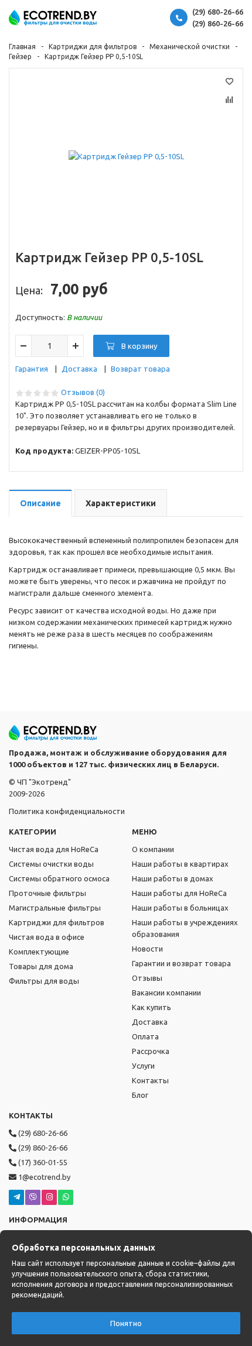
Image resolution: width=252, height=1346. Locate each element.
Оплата (145, 1036)
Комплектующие (39, 951)
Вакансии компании (166, 992)
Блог (140, 1095)
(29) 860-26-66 (217, 23)
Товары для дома (41, 966)
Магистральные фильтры (55, 908)
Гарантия (31, 369)
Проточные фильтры (47, 893)
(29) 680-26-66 (217, 12)
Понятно (126, 1323)
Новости (147, 949)
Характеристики (121, 503)
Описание (40, 503)
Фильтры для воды (44, 981)
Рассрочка (150, 1051)
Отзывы (147, 978)
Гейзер (20, 56)
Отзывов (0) (83, 392)
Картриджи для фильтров (93, 46)
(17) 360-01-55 (41, 1162)
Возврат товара (140, 369)
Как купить (151, 1007)
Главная (22, 46)
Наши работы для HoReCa (179, 893)
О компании (153, 849)
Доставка (79, 369)
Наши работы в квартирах (180, 864)
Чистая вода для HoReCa (53, 849)
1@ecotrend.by (43, 1177)
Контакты (150, 1080)
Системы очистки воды (51, 864)
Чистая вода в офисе (46, 937)
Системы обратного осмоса (59, 878)
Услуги (143, 1066)
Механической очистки (189, 46)
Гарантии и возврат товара (181, 963)
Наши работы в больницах (180, 908)
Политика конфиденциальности (67, 811)
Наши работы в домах (172, 878)
